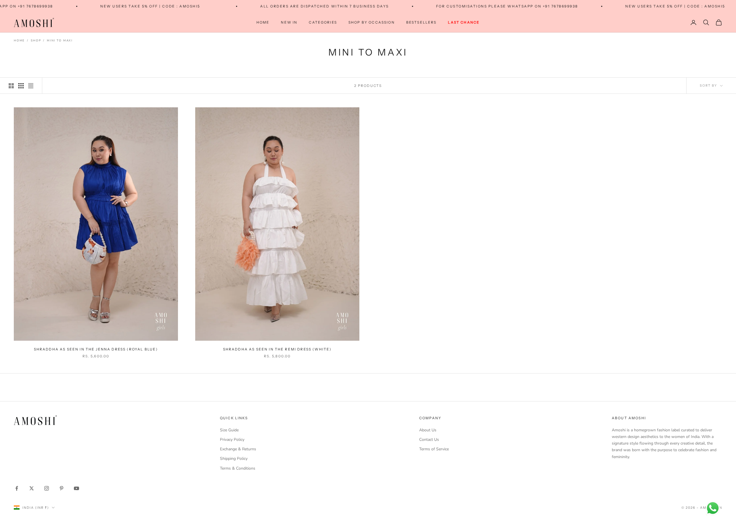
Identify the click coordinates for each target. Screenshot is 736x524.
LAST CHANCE (464, 22)
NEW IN (289, 22)
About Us (427, 430)
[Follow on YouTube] (76, 488)
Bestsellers (421, 22)
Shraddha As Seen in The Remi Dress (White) (277, 349)
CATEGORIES (323, 22)
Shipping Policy (234, 458)
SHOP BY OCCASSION (371, 22)
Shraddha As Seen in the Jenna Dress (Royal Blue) (96, 349)
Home (263, 22)
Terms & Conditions (237, 468)
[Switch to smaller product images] (21, 86)
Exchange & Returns (238, 449)
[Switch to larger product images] (11, 86)
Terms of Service (434, 449)
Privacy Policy (232, 439)
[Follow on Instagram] (46, 488)
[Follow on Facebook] (17, 488)
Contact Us (429, 439)
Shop (36, 41)
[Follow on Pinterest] (61, 488)
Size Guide (229, 430)
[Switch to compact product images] (30, 86)
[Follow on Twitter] (31, 488)
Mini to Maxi (60, 41)
